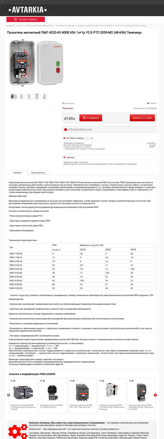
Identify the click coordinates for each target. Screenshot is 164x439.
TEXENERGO (152, 108)
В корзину (93, 117)
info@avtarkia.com (80, 129)
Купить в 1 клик (142, 117)
